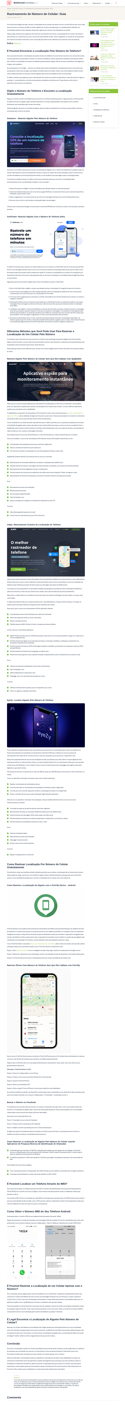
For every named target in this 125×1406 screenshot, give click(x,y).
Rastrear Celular (57, 3)
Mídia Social (96, 3)
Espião (107, 3)
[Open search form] (116, 3)
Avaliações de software (101, 110)
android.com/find (22, 950)
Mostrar (17, 43)
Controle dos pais (73, 3)
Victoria (16, 1377)
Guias (86, 3)
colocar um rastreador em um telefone (42, 944)
